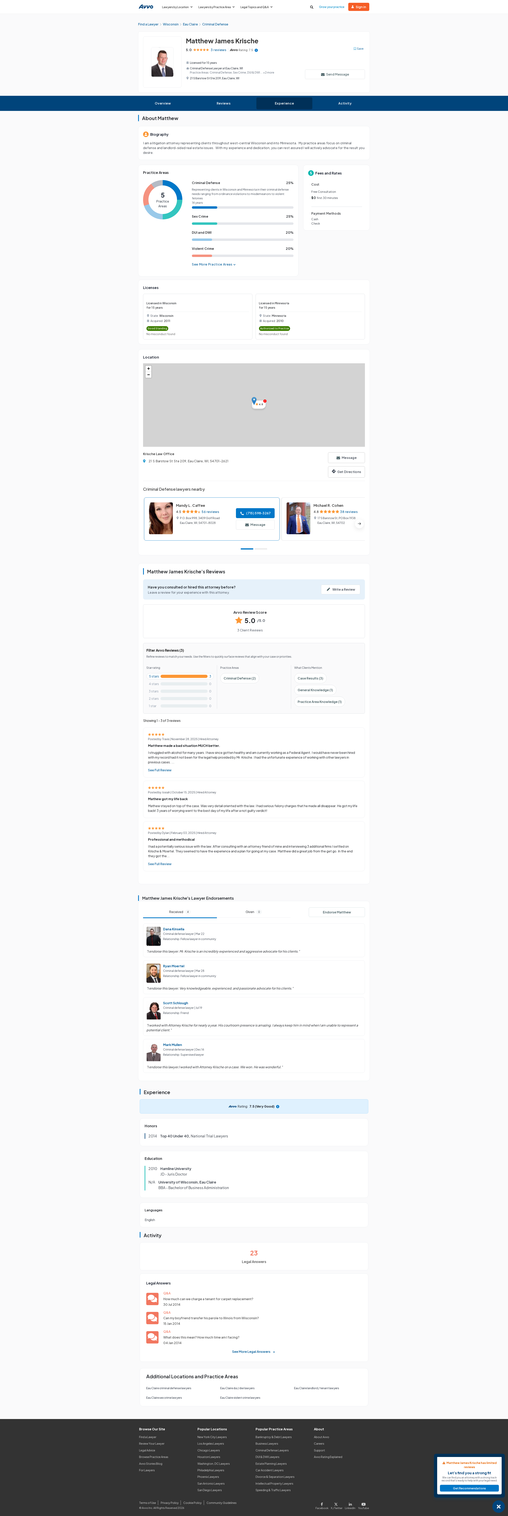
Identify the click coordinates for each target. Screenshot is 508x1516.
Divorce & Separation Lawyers (275, 1476)
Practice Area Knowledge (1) (320, 702)
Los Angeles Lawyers (210, 1443)
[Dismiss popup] (498, 1506)
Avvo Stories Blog (150, 1463)
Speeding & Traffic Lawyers (273, 1490)
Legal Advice (147, 1450)
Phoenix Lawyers (208, 1476)
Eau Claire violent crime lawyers (240, 1397)
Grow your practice (331, 7)
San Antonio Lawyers (211, 1483)
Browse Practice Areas (153, 1457)
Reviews (224, 103)
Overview (163, 103)
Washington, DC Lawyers (213, 1463)
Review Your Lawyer (152, 1443)
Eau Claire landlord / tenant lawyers (316, 1388)
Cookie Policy (192, 1502)
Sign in (361, 7)
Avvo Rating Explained (328, 1457)
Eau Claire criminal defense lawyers (168, 1388)
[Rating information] (256, 50)
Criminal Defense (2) (240, 678)
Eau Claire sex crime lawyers (164, 1397)
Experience (284, 103)
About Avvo (321, 1437)
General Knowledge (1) (315, 690)
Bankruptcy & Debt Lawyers (274, 1437)
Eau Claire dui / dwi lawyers (237, 1388)
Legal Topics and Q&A (255, 7)
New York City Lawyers (212, 1437)
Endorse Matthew (337, 912)
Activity (345, 103)
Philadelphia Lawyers (210, 1470)
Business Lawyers (267, 1443)
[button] (254, 401)
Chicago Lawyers (208, 1450)
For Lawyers (147, 1470)
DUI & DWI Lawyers (267, 1457)
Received (179, 912)
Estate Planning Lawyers (271, 1463)
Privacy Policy (170, 1502)
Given (253, 912)
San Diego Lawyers (209, 1490)
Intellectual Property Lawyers (274, 1483)
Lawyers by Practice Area (214, 7)
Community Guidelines (222, 1502)
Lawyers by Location (175, 7)
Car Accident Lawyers (270, 1470)
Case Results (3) (310, 678)
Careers (319, 1443)
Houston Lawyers (208, 1457)
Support (319, 1450)
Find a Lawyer (147, 1437)
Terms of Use (147, 1502)
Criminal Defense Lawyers (272, 1450)
